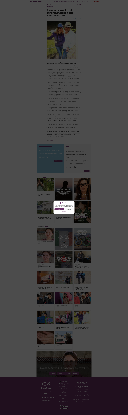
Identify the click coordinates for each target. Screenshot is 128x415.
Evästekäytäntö (64, 211)
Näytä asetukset (69, 209)
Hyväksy (59, 209)
